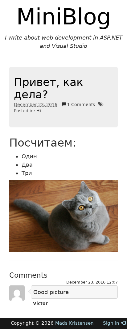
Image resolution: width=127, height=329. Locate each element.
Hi (38, 110)
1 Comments (80, 104)
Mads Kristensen (74, 323)
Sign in (112, 323)
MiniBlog (63, 17)
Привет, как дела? (48, 88)
